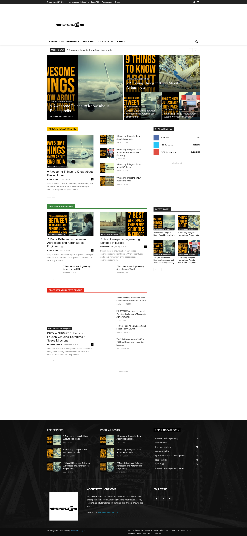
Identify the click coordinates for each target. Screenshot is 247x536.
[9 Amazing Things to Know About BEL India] (107, 168)
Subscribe (195, 152)
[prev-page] (49, 195)
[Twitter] (194, 2)
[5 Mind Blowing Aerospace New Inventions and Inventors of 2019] (107, 301)
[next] (195, 50)
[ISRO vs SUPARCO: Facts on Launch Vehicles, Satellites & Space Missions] (70, 313)
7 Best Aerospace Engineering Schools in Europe (120, 240)
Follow (196, 145)
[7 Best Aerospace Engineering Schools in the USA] (54, 270)
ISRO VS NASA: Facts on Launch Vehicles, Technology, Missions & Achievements (131, 314)
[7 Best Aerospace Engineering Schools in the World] (107, 270)
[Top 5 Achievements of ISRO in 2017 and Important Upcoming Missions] (107, 343)
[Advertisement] (145, 22)
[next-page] (53, 195)
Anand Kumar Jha (54, 344)
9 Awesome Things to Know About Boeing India (89, 50)
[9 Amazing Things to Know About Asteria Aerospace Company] (181, 106)
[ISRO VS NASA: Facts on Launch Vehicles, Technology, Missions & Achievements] (107, 314)
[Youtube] (198, 2)
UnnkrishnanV (53, 179)
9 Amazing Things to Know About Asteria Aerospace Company (128, 152)
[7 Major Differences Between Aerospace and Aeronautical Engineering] (70, 224)
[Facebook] (190, 2)
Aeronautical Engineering (61, 101)
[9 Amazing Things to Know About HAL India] (107, 181)
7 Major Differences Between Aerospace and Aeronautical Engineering (66, 242)
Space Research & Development (59, 328)
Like (198, 138)
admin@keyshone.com (108, 512)
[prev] (191, 50)
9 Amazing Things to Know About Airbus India (188, 233)
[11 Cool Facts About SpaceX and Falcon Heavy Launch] (107, 329)
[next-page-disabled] (53, 279)
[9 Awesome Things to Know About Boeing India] (85, 87)
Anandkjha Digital (78, 530)
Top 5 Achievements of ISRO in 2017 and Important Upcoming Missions (130, 342)
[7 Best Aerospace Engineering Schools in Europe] (123, 224)
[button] (196, 41)
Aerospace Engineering (136, 107)
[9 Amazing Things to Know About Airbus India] (162, 73)
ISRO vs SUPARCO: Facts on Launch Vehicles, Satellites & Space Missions (66, 337)
